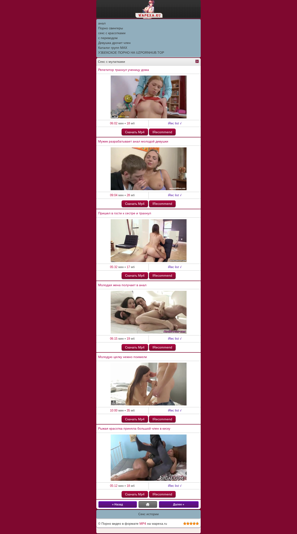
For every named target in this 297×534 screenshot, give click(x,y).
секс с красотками (112, 33)
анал (102, 23)
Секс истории (148, 514)
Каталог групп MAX (112, 48)
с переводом (108, 38)
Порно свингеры (110, 28)
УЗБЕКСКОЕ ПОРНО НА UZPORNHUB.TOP (131, 52)
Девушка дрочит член (114, 43)
